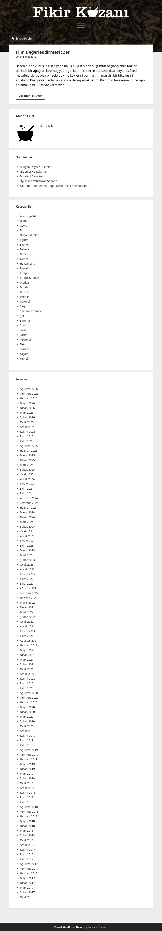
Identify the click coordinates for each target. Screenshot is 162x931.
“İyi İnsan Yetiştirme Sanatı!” (38, 181)
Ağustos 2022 (29, 588)
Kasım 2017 (27, 849)
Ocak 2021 (27, 669)
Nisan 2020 (27, 712)
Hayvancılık (27, 263)
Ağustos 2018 (29, 807)
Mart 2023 (26, 555)
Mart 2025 (26, 465)
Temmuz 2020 (29, 697)
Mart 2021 (26, 659)
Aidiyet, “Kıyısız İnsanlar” (36, 167)
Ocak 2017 (27, 897)
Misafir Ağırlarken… (33, 176)
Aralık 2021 (27, 626)
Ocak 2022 (27, 621)
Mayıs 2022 (27, 602)
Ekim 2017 (26, 854)
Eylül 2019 (26, 745)
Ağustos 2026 (29, 389)
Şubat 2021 (27, 664)
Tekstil (24, 344)
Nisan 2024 (27, 517)
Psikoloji (25, 301)
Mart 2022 (26, 612)
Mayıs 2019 (27, 764)
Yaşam (24, 354)
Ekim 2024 (26, 488)
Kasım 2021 (27, 631)
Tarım (23, 335)
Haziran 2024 (28, 507)
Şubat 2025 (27, 469)
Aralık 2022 (27, 569)
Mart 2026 (26, 412)
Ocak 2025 (27, 474)
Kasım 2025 (27, 431)
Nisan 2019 (27, 769)
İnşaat (24, 268)
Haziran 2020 (28, 702)
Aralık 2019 (27, 731)
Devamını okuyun (31, 97)
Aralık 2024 (27, 479)
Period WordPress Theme (69, 927)
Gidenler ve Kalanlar (33, 171)
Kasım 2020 (27, 678)
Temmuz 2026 (29, 393)
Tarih (23, 330)
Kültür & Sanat (29, 278)
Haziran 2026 (28, 398)
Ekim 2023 (26, 545)
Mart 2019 (26, 773)
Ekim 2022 (26, 579)
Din (22, 230)
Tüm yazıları (48, 125)
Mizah (24, 287)
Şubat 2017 (27, 892)
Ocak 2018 (27, 840)
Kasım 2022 (27, 574)
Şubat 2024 (27, 526)
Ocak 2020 (27, 726)
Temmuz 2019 (29, 754)
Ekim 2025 (26, 436)
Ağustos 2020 (29, 693)
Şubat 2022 (27, 617)
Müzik (24, 292)
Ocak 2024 (27, 531)
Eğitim (24, 240)
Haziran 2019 (28, 759)
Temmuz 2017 (29, 868)
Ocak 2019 (27, 783)
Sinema (25, 320)
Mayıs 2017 (27, 878)
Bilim (23, 221)
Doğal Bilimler (29, 235)
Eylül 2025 (26, 441)
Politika (24, 297)
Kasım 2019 (27, 735)
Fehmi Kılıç (29, 57)
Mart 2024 (26, 522)
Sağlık (24, 306)
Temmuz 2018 (29, 811)
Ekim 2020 (26, 683)
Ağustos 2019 (29, 750)
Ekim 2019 (26, 740)
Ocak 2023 (27, 564)
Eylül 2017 (26, 859)
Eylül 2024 (26, 493)
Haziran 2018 (28, 816)
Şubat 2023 (27, 560)
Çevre (23, 225)
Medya (24, 282)
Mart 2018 (26, 830)
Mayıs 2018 (27, 821)
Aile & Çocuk (28, 216)
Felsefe (24, 249)
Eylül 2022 (26, 583)
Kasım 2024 (27, 484)
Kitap (23, 273)
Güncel (24, 259)
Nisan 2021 (27, 655)
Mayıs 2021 (27, 650)
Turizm (24, 349)
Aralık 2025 (27, 427)
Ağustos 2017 (29, 864)
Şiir (22, 316)
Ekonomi (25, 244)
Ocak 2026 (27, 422)
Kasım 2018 (27, 792)
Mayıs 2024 (27, 512)
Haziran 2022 (28, 598)
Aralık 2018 (27, 788)
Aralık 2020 (27, 674)
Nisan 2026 (27, 408)
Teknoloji (26, 339)
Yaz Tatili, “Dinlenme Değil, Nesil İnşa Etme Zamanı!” (54, 186)
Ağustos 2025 (29, 446)
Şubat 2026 (27, 417)
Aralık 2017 (27, 845)
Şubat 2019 (27, 778)
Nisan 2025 (27, 460)
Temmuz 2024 (29, 503)
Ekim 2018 (26, 797)
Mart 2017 (26, 887)
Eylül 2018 (26, 802)
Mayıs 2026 (27, 403)
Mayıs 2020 (27, 707)
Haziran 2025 (28, 450)
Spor (23, 325)
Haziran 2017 (28, 873)
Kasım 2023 (27, 541)
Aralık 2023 (27, 536)
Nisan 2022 (27, 607)
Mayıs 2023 (27, 550)
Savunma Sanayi (31, 311)
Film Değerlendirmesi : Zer (43, 52)
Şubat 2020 (27, 721)
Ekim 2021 (26, 636)
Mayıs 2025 (27, 455)
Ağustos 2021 (29, 640)
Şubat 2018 (27, 835)
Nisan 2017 (27, 883)
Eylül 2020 (26, 688)
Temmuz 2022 (29, 593)
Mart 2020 (26, 716)
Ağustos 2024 (29, 498)
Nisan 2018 (27, 826)
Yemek (24, 358)
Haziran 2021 (28, 645)
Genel (24, 254)
